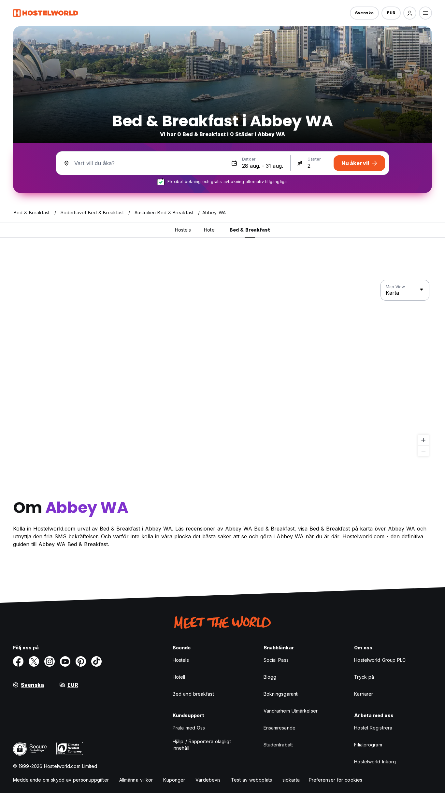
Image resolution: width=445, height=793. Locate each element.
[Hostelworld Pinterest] (81, 661)
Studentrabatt (278, 744)
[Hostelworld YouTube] (65, 661)
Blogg (270, 677)
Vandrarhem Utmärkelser (291, 711)
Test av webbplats (251, 780)
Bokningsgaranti (281, 694)
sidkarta (291, 780)
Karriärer (363, 694)
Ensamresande (279, 727)
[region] (222, 368)
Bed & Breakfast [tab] (250, 230)
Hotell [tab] (210, 230)
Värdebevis (208, 780)
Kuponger (174, 780)
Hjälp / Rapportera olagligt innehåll (202, 745)
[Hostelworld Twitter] (34, 661)
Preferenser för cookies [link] (335, 780)
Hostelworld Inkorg (375, 761)
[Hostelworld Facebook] (18, 661)
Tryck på (364, 677)
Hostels (181, 660)
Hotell (179, 677)
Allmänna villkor (136, 780)
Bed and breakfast (193, 694)
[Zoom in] (423, 440)
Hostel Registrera (373, 727)
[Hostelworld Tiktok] (96, 661)
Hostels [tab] (183, 230)
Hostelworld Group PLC (380, 660)
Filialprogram (368, 744)
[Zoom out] (423, 451)
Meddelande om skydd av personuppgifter (61, 780)
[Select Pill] (409, 13)
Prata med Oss (189, 727)
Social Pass (276, 660)
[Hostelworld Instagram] (49, 661)
